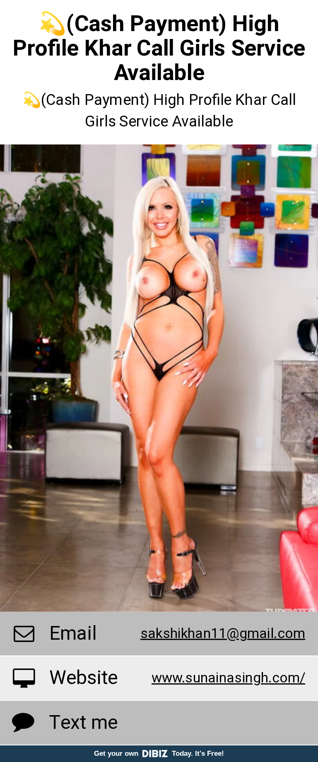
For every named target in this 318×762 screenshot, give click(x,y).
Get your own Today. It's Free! (159, 753)
